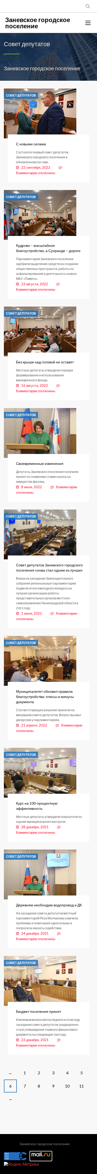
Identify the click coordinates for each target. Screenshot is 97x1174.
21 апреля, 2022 (34, 725)
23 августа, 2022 (34, 284)
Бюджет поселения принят (38, 1011)
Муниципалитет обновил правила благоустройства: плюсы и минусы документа (45, 696)
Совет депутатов (21, 95)
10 (67, 1085)
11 (81, 1085)
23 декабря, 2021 (35, 1040)
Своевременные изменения (39, 463)
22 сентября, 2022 (35, 167)
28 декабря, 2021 (35, 827)
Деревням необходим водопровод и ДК (49, 905)
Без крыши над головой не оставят (45, 362)
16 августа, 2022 (34, 385)
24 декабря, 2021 (35, 933)
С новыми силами (31, 144)
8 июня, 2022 (31, 487)
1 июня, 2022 (31, 613)
